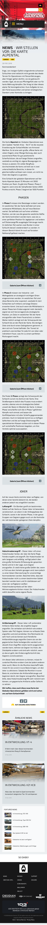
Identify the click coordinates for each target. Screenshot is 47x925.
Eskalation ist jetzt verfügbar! (22, 839)
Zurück (6, 59)
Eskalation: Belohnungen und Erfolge (24, 846)
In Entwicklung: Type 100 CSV (22, 820)
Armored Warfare (23, 868)
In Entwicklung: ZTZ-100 (20, 813)
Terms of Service (21, 919)
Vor (12, 59)
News (7, 47)
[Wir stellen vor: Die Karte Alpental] (40, 5)
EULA (14, 919)
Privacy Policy (30, 919)
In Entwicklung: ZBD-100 (20, 826)
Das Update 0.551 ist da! (20, 833)
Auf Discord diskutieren (25, 705)
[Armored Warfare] (34, 15)
